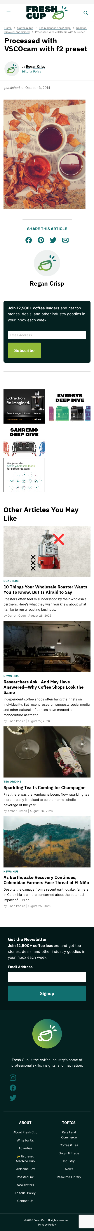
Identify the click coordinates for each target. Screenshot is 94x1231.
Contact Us (25, 1201)
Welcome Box (25, 1169)
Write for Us (25, 1140)
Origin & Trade (69, 1153)
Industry (69, 1161)
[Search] (85, 12)
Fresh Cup (47, 13)
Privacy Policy (47, 1224)
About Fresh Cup (25, 1132)
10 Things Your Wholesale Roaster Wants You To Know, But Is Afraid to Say (45, 589)
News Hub (11, 676)
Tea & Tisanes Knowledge (55, 27)
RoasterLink (25, 1177)
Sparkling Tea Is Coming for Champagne (44, 787)
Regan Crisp (35, 66)
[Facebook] (13, 1088)
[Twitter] (13, 1098)
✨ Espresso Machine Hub (25, 1158)
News (69, 1169)
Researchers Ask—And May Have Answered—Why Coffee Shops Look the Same (43, 687)
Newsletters (25, 1185)
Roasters (11, 581)
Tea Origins (12, 781)
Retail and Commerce (69, 1134)
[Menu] (8, 12)
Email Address (20, 967)
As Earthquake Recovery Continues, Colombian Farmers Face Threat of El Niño (46, 879)
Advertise (25, 1148)
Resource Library (69, 1177)
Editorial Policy (31, 71)
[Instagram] (13, 1078)
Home (8, 27)
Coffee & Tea (25, 27)
